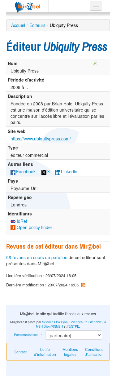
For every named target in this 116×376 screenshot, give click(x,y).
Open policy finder (33, 227)
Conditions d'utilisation (94, 352)
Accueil (18, 25)
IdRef (21, 221)
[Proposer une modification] (94, 62)
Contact (20, 351)
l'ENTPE (73, 326)
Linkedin (69, 171)
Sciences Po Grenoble (86, 322)
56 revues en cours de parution (36, 257)
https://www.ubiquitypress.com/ (41, 138)
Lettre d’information (45, 352)
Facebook (26, 171)
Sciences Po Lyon (55, 322)
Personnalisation (26, 335)
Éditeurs (37, 25)
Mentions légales (70, 352)
